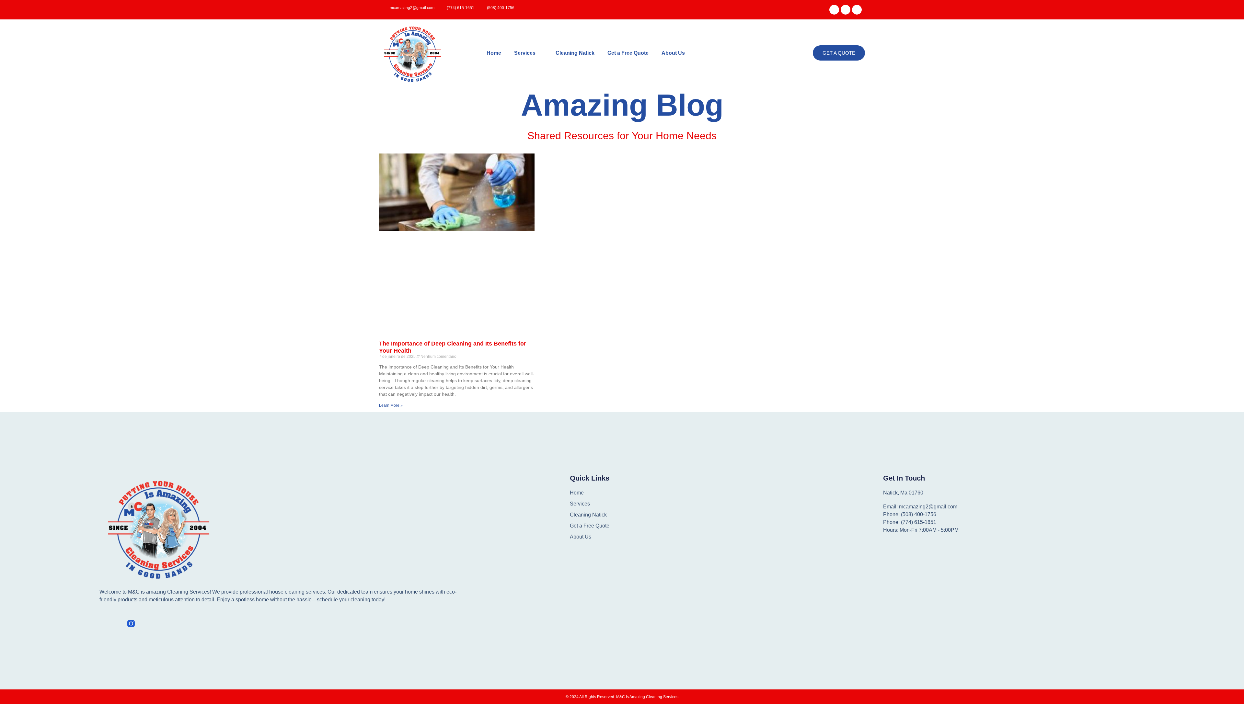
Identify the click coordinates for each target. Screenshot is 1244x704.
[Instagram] (857, 10)
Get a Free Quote (628, 53)
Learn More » (391, 405)
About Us (673, 53)
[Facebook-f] (103, 623)
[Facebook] (834, 10)
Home (494, 53)
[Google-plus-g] (845, 10)
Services (525, 53)
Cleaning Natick (575, 53)
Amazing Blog (622, 105)
